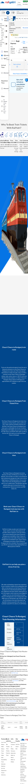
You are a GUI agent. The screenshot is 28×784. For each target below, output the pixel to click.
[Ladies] (4, 55)
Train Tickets (19, 3)
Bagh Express (15, 42)
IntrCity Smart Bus (18, 746)
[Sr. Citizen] (4, 58)
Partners (13, 751)
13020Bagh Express (2, 727)
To (12, 11)
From (3, 11)
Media (12, 761)
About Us (13, 742)
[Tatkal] (1, 58)
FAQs (12, 748)
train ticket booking (11, 701)
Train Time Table (2, 753)
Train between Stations (3, 764)
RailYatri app (15, 672)
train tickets (15, 680)
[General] (1, 55)
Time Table (24, 42)
